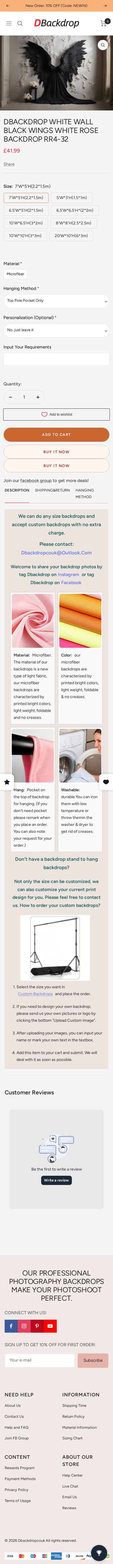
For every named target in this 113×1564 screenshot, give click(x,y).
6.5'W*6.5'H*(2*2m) (75, 210)
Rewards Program (19, 1468)
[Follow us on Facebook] (11, 1326)
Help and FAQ (16, 1427)
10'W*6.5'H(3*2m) (26, 223)
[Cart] (104, 23)
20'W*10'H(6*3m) (71, 235)
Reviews (69, 1508)
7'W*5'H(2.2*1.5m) (26, 197)
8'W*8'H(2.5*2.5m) (73, 223)
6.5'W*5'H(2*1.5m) (26, 210)
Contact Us (14, 1416)
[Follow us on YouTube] (50, 1326)
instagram (68, 574)
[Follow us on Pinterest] (37, 1326)
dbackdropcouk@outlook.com (56, 553)
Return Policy (73, 1416)
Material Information (79, 1427)
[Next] (104, 103)
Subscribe (93, 1360)
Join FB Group (17, 1438)
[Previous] (8, 103)
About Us (13, 1405)
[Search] (20, 23)
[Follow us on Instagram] (24, 1326)
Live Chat (70, 1486)
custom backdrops (35, 993)
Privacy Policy (16, 1490)
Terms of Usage (18, 1501)
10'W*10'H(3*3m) (25, 235)
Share (8, 164)
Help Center (72, 1475)
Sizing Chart (72, 1438)
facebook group (36, 480)
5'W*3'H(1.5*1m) (72, 197)
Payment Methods (20, 1479)
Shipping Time (74, 1405)
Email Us (69, 1497)
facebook (71, 582)
